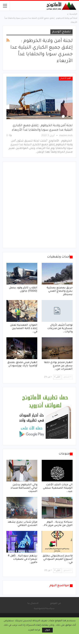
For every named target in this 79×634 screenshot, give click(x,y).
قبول (47, 630)
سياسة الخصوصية (44, 608)
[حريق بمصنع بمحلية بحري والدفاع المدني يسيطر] (57, 274)
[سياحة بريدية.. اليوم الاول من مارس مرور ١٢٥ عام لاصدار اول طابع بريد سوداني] (57, 508)
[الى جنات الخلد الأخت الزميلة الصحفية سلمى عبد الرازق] (57, 471)
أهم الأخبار (65, 78)
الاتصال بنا (32, 603)
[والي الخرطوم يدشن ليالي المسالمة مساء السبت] (21, 471)
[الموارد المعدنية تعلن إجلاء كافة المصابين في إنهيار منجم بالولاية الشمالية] (21, 311)
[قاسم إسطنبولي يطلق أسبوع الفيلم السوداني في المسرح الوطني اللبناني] (57, 542)
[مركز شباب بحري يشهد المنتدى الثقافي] (21, 508)
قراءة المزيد (34, 630)
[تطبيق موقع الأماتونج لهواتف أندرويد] (45, 416)
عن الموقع (55, 603)
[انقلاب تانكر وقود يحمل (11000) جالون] (21, 274)
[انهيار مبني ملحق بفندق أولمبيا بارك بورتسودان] (21, 348)
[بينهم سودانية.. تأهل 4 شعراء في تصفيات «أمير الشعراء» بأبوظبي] (21, 542)
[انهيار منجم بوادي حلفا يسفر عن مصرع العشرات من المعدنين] (57, 348)
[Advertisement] (39, 205)
